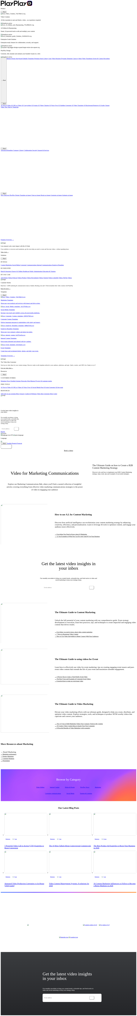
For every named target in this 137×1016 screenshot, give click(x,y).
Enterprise (114, 906)
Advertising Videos (6, 278)
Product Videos (26, 278)
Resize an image (46, 195)
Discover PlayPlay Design (10, 195)
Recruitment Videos (37, 278)
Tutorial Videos (48, 278)
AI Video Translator (78, 105)
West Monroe (31, 381)
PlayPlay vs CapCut (98, 917)
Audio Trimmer (36, 914)
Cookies (128, 912)
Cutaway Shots (77, 58)
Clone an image (36, 195)
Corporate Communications (28, 265)
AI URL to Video (16, 105)
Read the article (114, 478)
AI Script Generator (49, 387)
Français (19, 443)
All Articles (77, 914)
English (9, 443)
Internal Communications (44, 265)
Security (35, 150)
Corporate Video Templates (56, 906)
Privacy (120, 912)
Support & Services (43, 150)
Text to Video (37, 906)
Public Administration (36, 271)
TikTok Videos (67, 278)
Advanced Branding (7, 150)
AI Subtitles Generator (65, 105)
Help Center (53, 394)
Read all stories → (5, 288)
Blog (17, 394)
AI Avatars (34, 105)
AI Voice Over (53, 105)
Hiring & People (70, 787)
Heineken (4, 381)
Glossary (22, 394)
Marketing (98, 787)
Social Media (16, 265)
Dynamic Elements (67, 58)
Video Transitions (87, 58)
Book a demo (68, 450)
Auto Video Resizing (54, 58)
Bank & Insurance (6, 271)
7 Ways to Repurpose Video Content (66, 634)
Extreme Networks (21, 381)
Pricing (3, 432)
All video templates (59, 917)
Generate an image (56, 195)
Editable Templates (28, 58)
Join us (119, 906)
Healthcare (26, 271)
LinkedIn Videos (58, 278)
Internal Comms (54, 787)
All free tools (59, 387)
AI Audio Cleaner (104, 105)
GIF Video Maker (37, 912)
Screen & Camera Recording (101, 58)
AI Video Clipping (43, 105)
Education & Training (49, 271)
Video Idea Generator (43, 394)
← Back (3, 12)
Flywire (37, 381)
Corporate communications (53, 793)
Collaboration (28, 150)
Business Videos (10, 906)
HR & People (76, 912)
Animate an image (67, 195)
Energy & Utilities (17, 271)
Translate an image (25, 195)
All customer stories (46, 381)
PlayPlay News (84, 787)
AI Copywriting (26, 105)
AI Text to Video (6, 105)
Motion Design (11, 58)
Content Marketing (6, 265)
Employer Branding (58, 265)
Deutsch (14, 443)
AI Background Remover (91, 105)
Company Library (18, 150)
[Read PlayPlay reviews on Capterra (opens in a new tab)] (90, 925)
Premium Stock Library (41, 58)
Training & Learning (86, 793)
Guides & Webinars (31, 394)
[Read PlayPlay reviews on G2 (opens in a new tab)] (104, 925)
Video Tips (4, 107)
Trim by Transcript (13, 107)
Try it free (6, 446)
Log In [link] (4, 433)
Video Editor (30, 906)
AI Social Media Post (37, 387)
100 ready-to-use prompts (8, 394)
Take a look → (5, 252)
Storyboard (19, 58)
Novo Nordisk (11, 381)
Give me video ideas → (7, 368)
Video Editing (40, 787)
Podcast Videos (17, 278)
